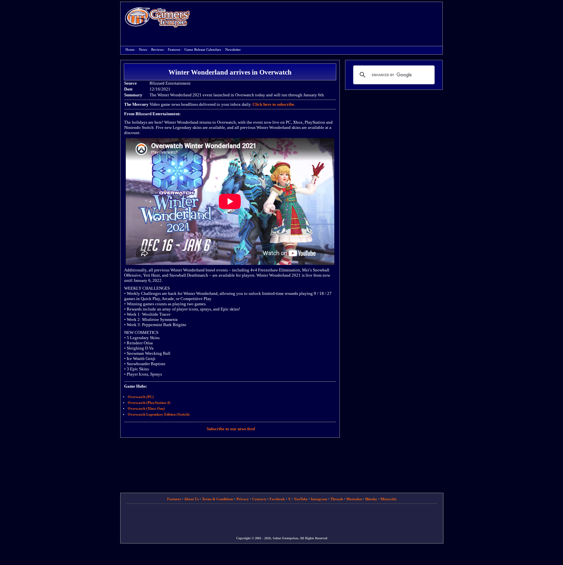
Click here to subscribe (273, 104)
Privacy (243, 499)
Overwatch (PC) (141, 397)
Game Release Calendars (202, 49)
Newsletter (233, 49)
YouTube (301, 499)
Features (174, 49)
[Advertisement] (319, 18)
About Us (191, 499)
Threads (336, 499)
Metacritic (389, 499)
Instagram (319, 499)
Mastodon (354, 499)
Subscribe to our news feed (231, 428)
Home (157, 17)
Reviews (157, 49)
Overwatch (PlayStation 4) (149, 403)
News (143, 49)
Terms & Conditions (217, 499)
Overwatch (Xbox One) (146, 408)
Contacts (259, 499)
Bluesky (371, 499)
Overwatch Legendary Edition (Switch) (159, 414)
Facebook (277, 499)
